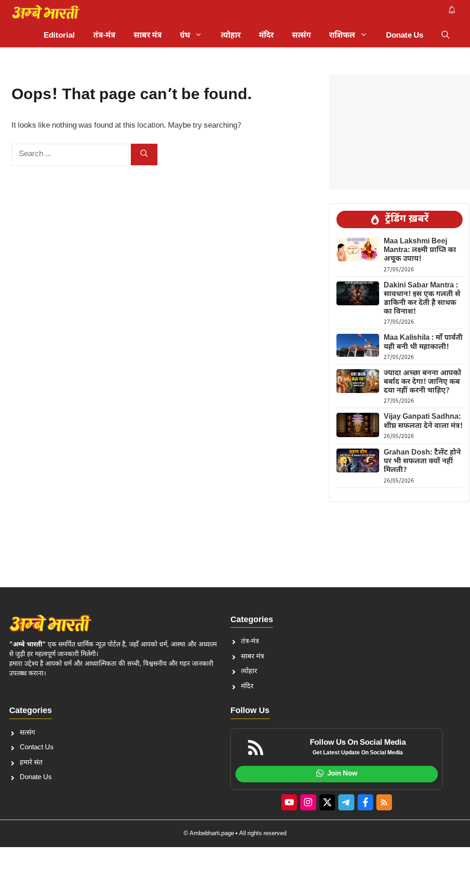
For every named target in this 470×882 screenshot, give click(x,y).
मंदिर (266, 36)
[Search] (144, 154)
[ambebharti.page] (45, 11)
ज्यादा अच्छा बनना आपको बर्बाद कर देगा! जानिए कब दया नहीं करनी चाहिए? (422, 382)
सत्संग (301, 36)
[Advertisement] (399, 132)
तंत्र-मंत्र (104, 36)
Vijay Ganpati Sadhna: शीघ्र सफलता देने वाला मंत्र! (423, 421)
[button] (445, 35)
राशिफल (342, 36)
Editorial (59, 36)
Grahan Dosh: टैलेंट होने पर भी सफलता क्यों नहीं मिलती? (422, 461)
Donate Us (404, 36)
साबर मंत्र (148, 36)
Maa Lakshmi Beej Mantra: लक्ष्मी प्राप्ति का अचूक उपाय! (420, 250)
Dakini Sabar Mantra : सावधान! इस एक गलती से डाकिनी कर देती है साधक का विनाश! (422, 299)
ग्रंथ (185, 36)
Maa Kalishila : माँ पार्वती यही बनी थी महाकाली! (423, 342)
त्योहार (231, 36)
